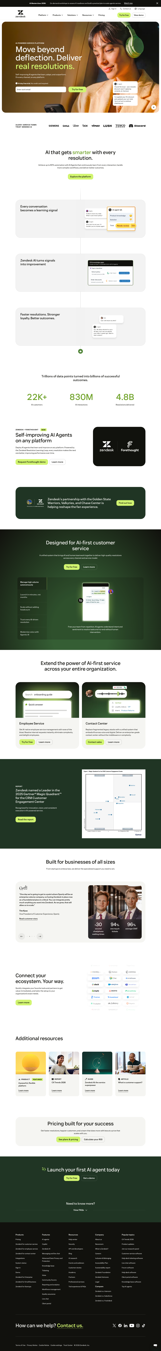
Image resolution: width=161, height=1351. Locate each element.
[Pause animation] (153, 107)
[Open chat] (155, 1345)
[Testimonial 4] (34, 936)
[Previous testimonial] (21, 936)
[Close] (157, 3)
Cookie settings (56, 1345)
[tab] (32, 583)
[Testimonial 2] (29, 936)
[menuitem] (140, 9)
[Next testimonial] (40, 936)
